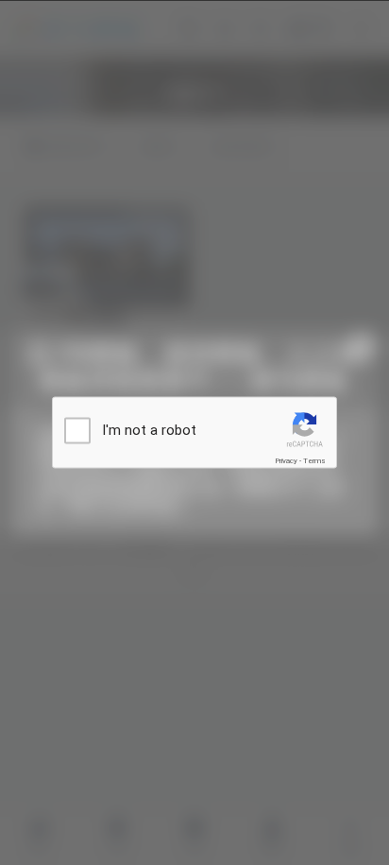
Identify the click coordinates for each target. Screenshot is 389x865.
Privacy (286, 461)
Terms (314, 461)
